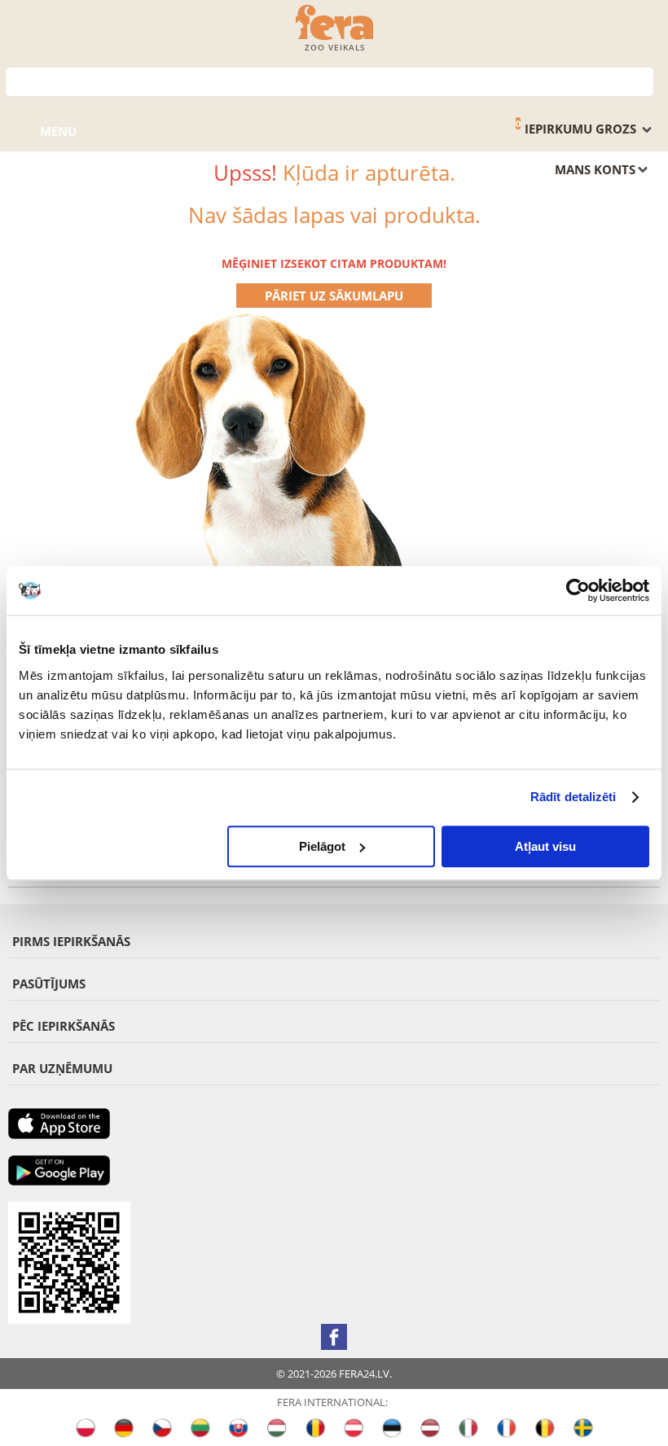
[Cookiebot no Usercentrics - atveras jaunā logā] (578, 590)
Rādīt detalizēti (573, 797)
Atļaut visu (545, 846)
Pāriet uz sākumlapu (334, 295)
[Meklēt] (641, 80)
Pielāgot (322, 846)
